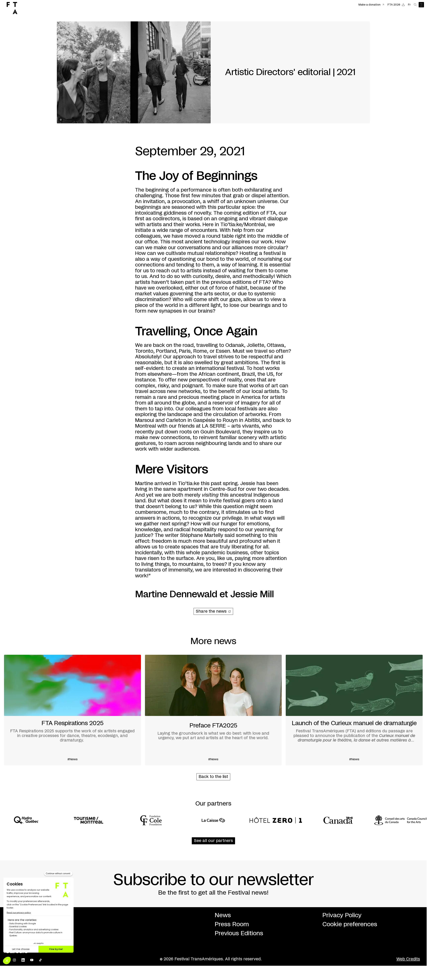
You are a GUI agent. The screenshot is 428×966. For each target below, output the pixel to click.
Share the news (211, 611)
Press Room (232, 924)
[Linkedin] (23, 960)
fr (409, 4)
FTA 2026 (394, 4)
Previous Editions (239, 933)
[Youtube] (31, 960)
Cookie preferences (349, 924)
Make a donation (369, 4)
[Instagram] (14, 960)
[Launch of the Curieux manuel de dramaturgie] (354, 710)
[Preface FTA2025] (213, 710)
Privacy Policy (341, 915)
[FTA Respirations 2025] (72, 710)
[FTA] (12, 8)
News (223, 915)
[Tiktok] (40, 960)
